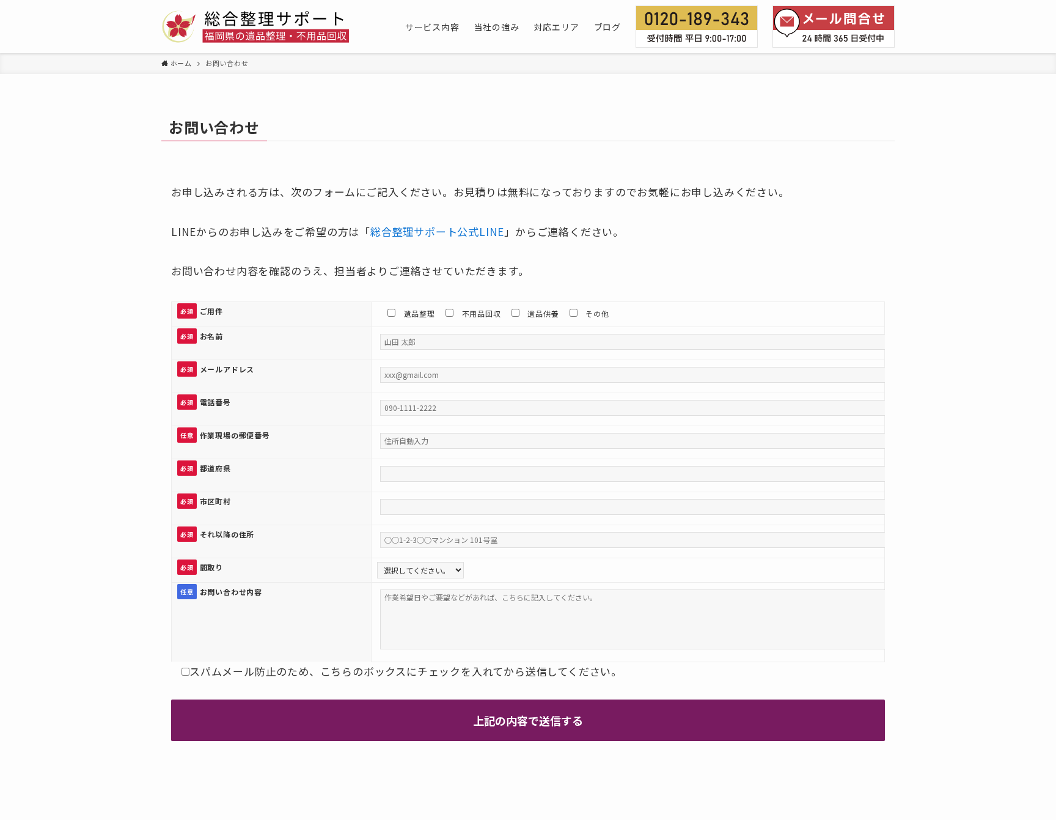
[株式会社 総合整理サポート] (255, 26)
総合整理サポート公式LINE (437, 231)
